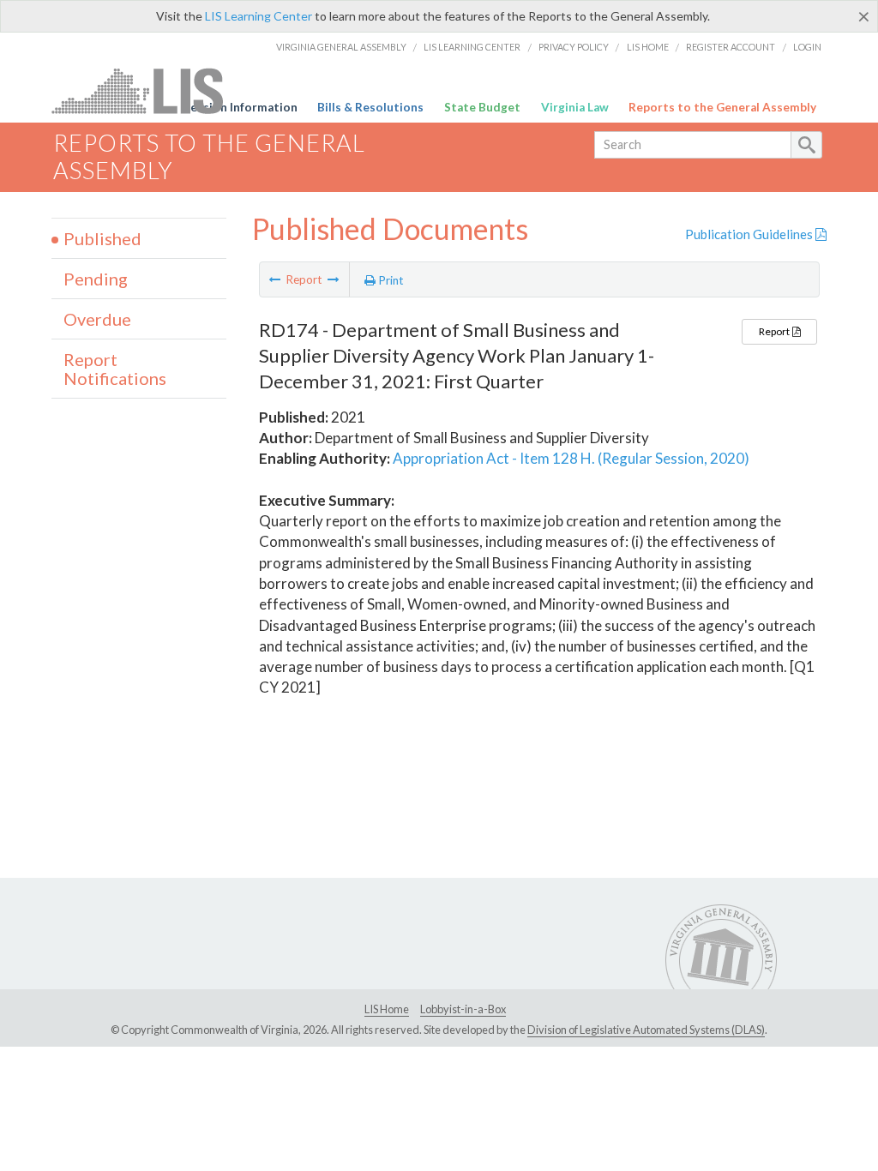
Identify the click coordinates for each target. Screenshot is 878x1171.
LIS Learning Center (258, 16)
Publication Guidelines (750, 234)
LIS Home (648, 46)
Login (807, 46)
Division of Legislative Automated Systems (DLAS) (646, 1029)
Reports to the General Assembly (722, 107)
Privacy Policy (573, 46)
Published (102, 238)
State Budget (482, 107)
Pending (95, 278)
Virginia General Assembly (341, 46)
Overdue (97, 319)
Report (775, 331)
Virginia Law (575, 107)
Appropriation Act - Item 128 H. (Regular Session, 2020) (571, 458)
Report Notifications (114, 368)
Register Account (730, 46)
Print (390, 280)
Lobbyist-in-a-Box (463, 1009)
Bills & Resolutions (370, 107)
